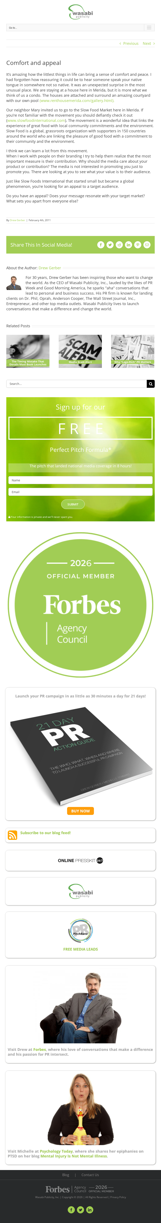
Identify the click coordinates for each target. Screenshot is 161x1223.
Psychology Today (56, 1151)
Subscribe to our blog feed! (45, 832)
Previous (131, 43)
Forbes (39, 1049)
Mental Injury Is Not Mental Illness (73, 1156)
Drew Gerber (17, 220)
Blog (65, 1175)
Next (147, 43)
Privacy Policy (118, 1197)
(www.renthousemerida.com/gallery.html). (77, 100)
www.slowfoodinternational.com (36, 120)
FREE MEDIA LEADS (80, 949)
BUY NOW (80, 810)
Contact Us (90, 1175)
